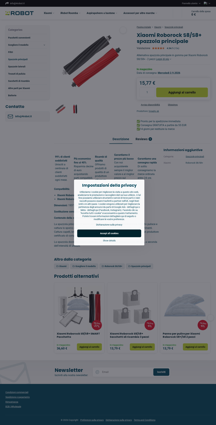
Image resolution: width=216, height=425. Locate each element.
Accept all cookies (109, 233)
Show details (109, 240)
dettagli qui (132, 207)
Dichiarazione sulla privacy (109, 224)
